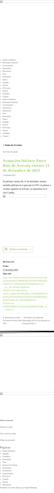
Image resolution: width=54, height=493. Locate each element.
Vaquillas (5, 83)
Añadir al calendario (19, 249)
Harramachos (7, 68)
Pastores (5, 85)
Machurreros (6, 71)
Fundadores (6, 457)
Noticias (5, 91)
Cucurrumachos (7, 66)
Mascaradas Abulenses (10, 63)
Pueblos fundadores (9, 60)
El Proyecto (6, 88)
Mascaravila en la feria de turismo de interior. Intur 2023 (12, 320)
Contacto (5, 97)
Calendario (6, 94)
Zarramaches (6, 77)
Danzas (4, 80)
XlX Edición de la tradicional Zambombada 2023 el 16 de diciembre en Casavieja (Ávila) (36, 320)
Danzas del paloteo (8, 451)
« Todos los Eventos (12, 145)
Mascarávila (6, 485)
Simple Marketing (31, 488)
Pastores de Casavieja (9, 465)
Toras (4, 74)
